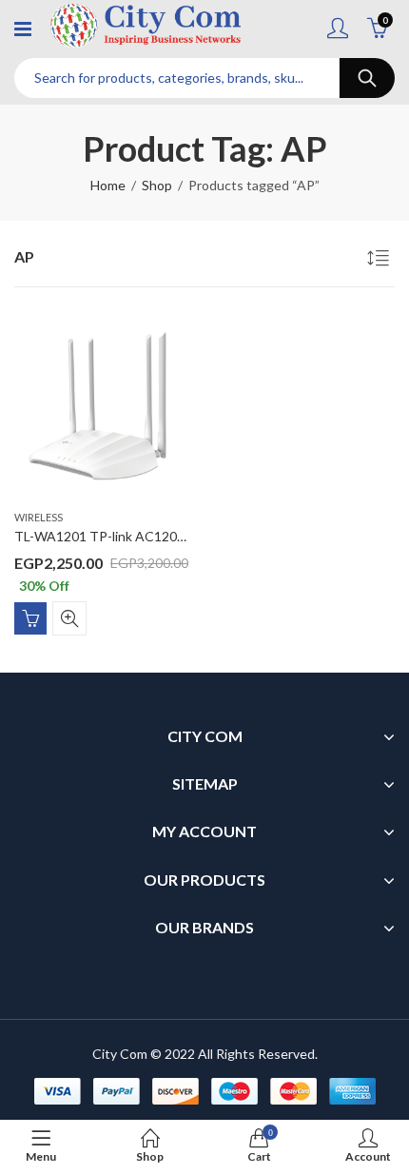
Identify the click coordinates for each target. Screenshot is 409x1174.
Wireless (38, 517)
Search (367, 78)
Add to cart (30, 618)
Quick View (69, 618)
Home (108, 185)
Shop (157, 185)
